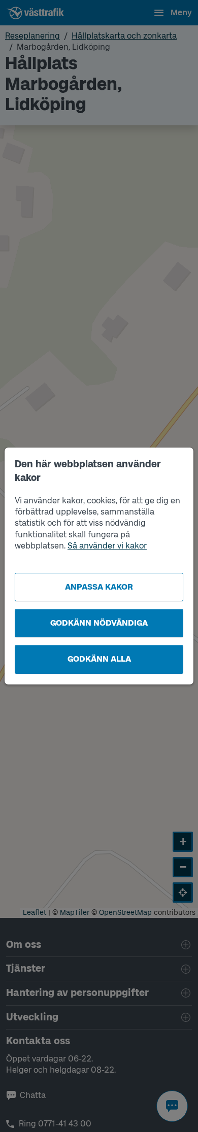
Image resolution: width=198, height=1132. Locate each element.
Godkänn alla (99, 659)
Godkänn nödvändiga (99, 623)
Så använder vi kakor (107, 546)
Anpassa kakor (99, 587)
